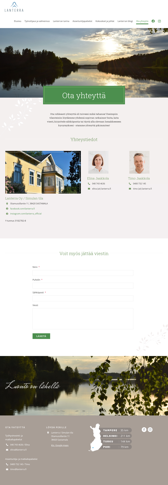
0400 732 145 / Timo (20, 464)
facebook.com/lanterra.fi (22, 208)
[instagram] (150, 429)
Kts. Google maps (60, 445)
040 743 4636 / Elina (20, 444)
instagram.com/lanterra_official (25, 213)
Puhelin (37, 279)
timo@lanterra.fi (18, 469)
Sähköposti (39, 292)
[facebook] (144, 429)
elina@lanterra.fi (18, 449)
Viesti (35, 305)
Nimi (36, 267)
